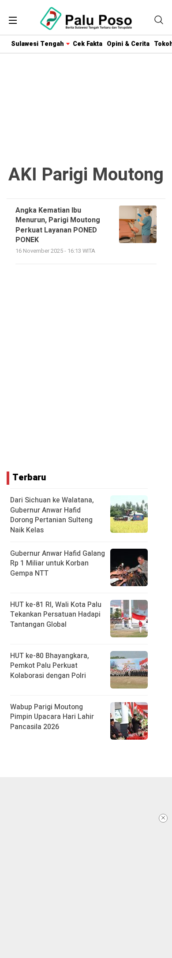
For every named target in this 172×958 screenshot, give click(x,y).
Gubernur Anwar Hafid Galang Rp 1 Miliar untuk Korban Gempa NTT (57, 563)
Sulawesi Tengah (37, 44)
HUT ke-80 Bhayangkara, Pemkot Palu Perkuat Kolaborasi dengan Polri (49, 666)
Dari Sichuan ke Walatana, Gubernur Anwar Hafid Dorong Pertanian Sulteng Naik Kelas (52, 515)
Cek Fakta (87, 44)
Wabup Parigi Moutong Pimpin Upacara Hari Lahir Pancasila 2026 (52, 717)
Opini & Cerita (128, 44)
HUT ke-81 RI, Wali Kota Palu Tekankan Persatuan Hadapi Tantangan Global (55, 614)
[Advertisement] (86, 868)
